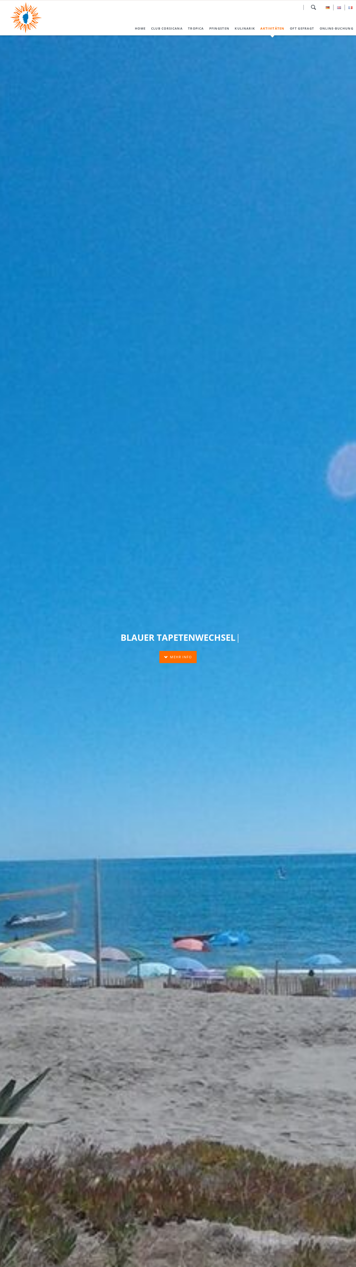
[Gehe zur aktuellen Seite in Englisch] (339, 7)
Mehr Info (180, 657)
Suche (313, 7)
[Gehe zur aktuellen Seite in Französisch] (350, 7)
